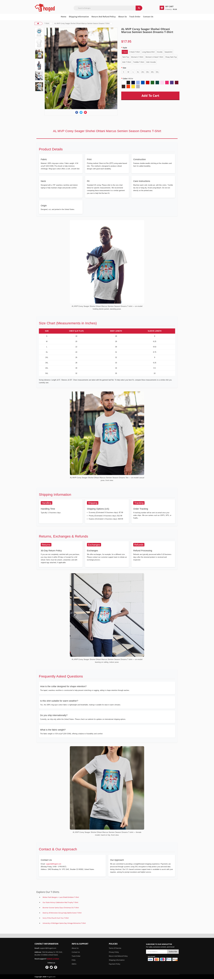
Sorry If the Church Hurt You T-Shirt (56, 918)
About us (122, 16)
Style (125, 47)
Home (63, 16)
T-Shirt (46, 23)
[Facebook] (76, 112)
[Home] (45, 7)
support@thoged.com (53, 864)
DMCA (74, 964)
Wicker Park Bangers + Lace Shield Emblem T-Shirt (61, 897)
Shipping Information (79, 16)
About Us (75, 948)
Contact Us (148, 16)
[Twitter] (81, 112)
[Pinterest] (85, 112)
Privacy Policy (114, 952)
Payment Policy (114, 964)
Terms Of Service (115, 948)
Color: (128, 78)
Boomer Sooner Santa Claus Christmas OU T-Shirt (61, 907)
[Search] (139, 8)
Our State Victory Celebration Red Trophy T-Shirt (60, 902)
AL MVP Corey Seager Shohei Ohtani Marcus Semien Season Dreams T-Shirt (82, 23)
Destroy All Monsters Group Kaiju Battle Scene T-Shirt (62, 913)
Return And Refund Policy (104, 16)
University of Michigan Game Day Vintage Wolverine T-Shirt (64, 923)
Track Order (134, 16)
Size (124, 68)
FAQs (74, 960)
